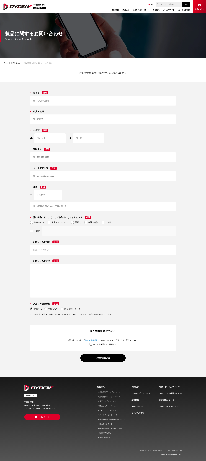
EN (152, 4)
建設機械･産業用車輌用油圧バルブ (112, 419)
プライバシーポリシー (174, 450)
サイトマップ (146, 450)
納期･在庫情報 (104, 437)
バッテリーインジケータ (108, 415)
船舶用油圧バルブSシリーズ (109, 397)
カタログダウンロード (140, 393)
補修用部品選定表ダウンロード (110, 428)
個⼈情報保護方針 (92, 340)
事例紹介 (135, 387)
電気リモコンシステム (107, 410)
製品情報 (101, 387)
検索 (186, 4)
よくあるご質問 (137, 413)
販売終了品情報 (105, 433)
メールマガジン (137, 406)
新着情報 (135, 400)
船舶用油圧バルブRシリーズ (109, 392)
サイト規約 (158, 450)
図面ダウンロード (106, 424)
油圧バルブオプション (107, 401)
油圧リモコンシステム (107, 406)
